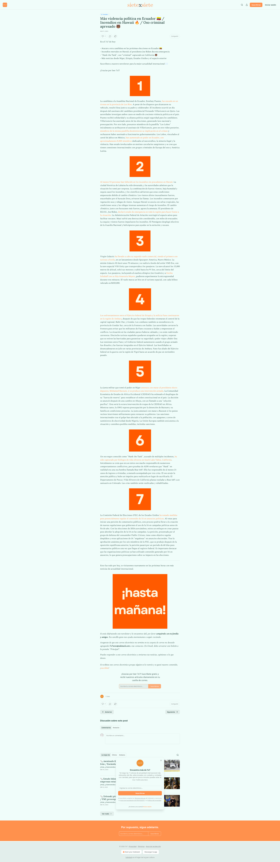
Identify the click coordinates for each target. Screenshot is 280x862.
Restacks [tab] (116, 728)
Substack (129, 857)
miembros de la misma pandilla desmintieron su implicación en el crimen (134, 131)
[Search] (242, 5)
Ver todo (105, 814)
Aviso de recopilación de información (132, 800)
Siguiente (171, 712)
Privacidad (132, 846)
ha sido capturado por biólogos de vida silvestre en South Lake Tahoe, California (138, 458)
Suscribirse (256, 5)
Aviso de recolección (153, 846)
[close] (161, 760)
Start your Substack (132, 852)
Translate (105, 14)
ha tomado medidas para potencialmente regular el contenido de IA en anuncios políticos (138, 517)
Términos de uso (140, 798)
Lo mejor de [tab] (106, 755)
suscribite (105, 668)
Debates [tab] (122, 755)
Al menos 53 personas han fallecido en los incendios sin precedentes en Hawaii (136, 182)
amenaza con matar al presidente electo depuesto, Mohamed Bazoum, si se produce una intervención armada (138, 389)
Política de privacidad (154, 800)
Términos (141, 846)
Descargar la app (150, 852)
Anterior (108, 712)
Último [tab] (114, 755)
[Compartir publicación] (247, 5)
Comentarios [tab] (106, 728)
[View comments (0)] (110, 36)
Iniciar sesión (270, 5)
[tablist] (110, 727)
